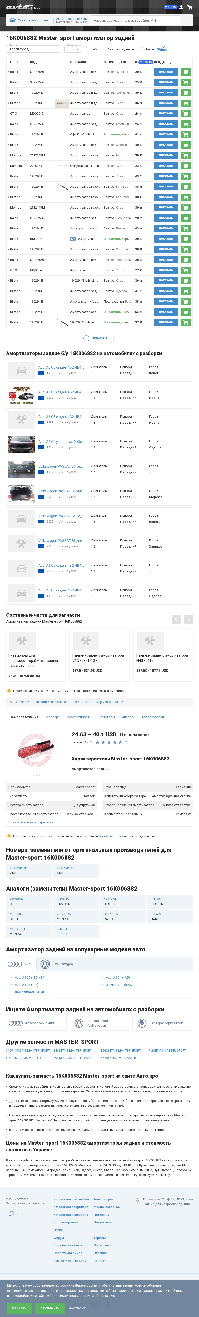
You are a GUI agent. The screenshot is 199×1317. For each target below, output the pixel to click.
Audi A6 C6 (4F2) (26, 985)
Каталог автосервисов (71, 1207)
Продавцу (101, 1214)
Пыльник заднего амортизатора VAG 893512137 (98, 658)
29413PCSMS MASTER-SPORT (74, 1058)
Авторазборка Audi (40, 1023)
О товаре (53, 717)
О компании (102, 1245)
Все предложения (24, 717)
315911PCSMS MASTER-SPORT (28, 1050)
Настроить (78, 1308)
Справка (100, 1253)
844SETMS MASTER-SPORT (72, 1050)
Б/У (94, 49)
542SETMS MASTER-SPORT (167, 1050)
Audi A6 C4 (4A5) (118, 977)
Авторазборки (153, 717)
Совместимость (79, 717)
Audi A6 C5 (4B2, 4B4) (30, 977)
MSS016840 (18, 931)
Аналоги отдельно (121, 49)
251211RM (37, 155)
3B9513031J (65, 870)
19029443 (37, 92)
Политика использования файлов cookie (82, 1296)
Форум (58, 1238)
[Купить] (186, 72)
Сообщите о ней (112, 836)
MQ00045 (36, 113)
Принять (19, 1308)
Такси (150, 49)
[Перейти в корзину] (190, 7)
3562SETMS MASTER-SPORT (121, 1050)
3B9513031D (18, 870)
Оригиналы (106, 717)
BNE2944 (36, 239)
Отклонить (50, 1308)
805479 (156, 916)
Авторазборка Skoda (167, 1023)
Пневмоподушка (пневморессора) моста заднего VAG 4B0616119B (34, 660)
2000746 (36, 166)
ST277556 (37, 72)
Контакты (101, 1261)
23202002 (16, 901)
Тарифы (100, 1238)
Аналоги (128, 717)
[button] (171, 7)
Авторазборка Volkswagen (99, 1023)
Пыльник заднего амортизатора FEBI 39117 (162, 658)
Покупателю (103, 1222)
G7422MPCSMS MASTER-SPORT (28, 1058)
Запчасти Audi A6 (119, 985)
